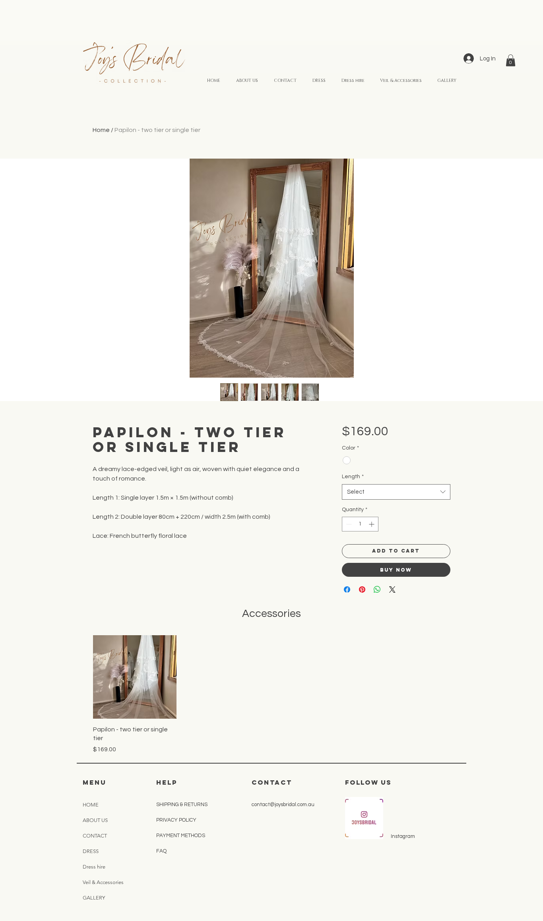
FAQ (161, 851)
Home (101, 130)
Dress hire (94, 867)
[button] (511, 60)
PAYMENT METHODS (181, 835)
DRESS (91, 851)
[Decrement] (348, 524)
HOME (91, 805)
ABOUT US (95, 820)
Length (353, 476)
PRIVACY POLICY (177, 820)
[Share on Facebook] (347, 589)
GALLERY (94, 898)
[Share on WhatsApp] (377, 589)
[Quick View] (134, 677)
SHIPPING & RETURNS (182, 804)
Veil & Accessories (103, 882)
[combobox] (396, 492)
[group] (271, 694)
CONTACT (95, 836)
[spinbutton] (360, 524)
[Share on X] (392, 589)
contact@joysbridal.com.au (283, 804)
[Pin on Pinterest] (362, 589)
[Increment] (372, 524)
